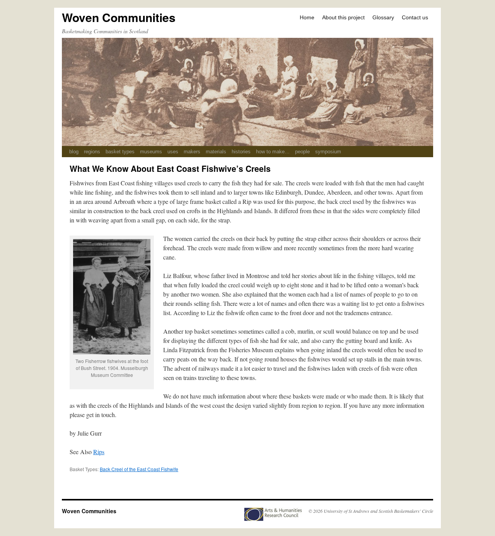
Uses (172, 151)
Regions (92, 151)
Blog (74, 151)
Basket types (120, 151)
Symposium (328, 151)
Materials (216, 151)
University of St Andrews (346, 511)
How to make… (273, 151)
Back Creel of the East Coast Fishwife (139, 469)
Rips (98, 452)
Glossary (383, 17)
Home (307, 17)
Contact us (415, 17)
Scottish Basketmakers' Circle (406, 511)
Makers (192, 151)
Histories (241, 151)
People (302, 151)
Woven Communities (119, 17)
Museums (151, 151)
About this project (343, 17)
